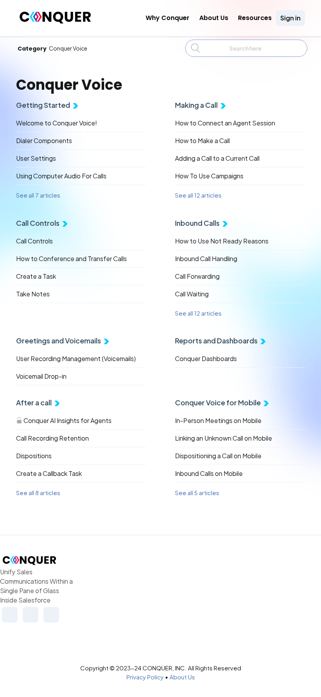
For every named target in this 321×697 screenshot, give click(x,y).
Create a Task (36, 276)
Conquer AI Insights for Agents (67, 420)
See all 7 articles (38, 195)
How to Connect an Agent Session (225, 123)
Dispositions (34, 456)
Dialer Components (44, 140)
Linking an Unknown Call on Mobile (223, 438)
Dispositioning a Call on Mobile (218, 456)
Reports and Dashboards (216, 340)
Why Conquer (167, 17)
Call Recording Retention (52, 438)
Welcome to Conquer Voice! (56, 123)
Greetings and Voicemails (58, 340)
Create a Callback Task (49, 473)
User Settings (36, 158)
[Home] (55, 21)
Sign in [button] (290, 18)
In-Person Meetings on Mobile (218, 420)
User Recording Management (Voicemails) (76, 358)
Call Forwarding (197, 276)
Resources (255, 17)
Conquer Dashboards (206, 358)
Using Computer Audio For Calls (61, 176)
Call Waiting (192, 294)
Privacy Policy (145, 677)
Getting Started (43, 104)
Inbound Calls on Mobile (209, 473)
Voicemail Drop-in (41, 376)
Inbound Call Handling (206, 258)
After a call (34, 402)
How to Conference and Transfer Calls (71, 258)
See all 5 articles (197, 492)
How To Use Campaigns (209, 176)
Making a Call (196, 104)
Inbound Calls (197, 222)
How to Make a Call (202, 140)
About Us (213, 17)
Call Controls (38, 222)
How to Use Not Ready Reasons (222, 241)
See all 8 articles (38, 492)
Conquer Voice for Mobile (218, 402)
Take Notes (33, 294)
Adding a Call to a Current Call (217, 158)
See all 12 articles (198, 195)
